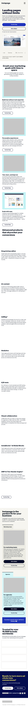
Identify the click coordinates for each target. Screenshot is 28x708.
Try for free (14, 24)
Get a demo (14, 28)
